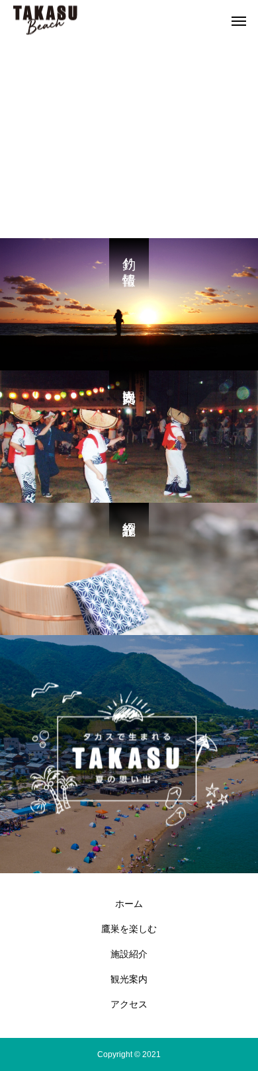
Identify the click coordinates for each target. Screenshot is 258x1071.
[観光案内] (129, 436)
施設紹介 (129, 954)
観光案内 (129, 979)
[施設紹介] (129, 569)
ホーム (129, 903)
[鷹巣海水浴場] (45, 20)
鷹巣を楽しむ (129, 928)
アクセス (129, 1004)
